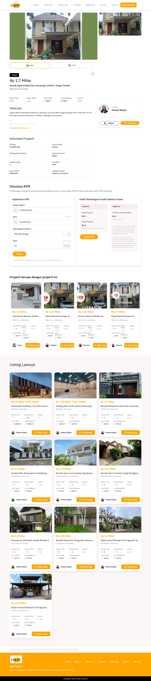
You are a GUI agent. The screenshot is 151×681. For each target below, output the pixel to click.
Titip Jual (116, 5)
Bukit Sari (34, 649)
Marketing (90, 5)
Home (36, 5)
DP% (15, 217)
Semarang (26, 649)
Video (73, 65)
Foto (31, 65)
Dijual (46, 5)
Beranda (12, 649)
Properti (77, 5)
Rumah (19, 649)
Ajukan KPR (89, 237)
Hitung (19, 254)
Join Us (103, 5)
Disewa (61, 5)
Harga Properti (19, 205)
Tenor (42, 241)
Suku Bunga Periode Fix (22, 229)
